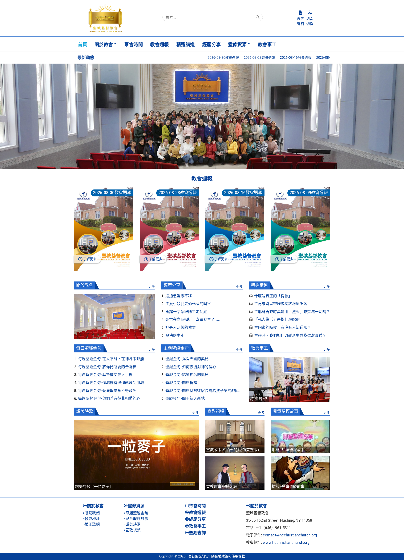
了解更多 (90, 259)
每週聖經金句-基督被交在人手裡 (105, 374)
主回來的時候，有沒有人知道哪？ (282, 327)
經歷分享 (211, 44)
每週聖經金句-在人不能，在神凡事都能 (111, 359)
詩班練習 (259, 399)
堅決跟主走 (174, 335)
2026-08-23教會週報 (225, 58)
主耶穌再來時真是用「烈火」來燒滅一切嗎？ (292, 311)
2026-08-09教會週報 (297, 58)
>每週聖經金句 (136, 513)
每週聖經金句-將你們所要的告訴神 (107, 367)
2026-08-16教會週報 (261, 58)
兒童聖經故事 (285, 411)
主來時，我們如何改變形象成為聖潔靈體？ (290, 335)
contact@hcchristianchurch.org (290, 535)
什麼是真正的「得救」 (273, 296)
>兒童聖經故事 (136, 518)
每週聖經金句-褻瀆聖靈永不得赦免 (107, 390)
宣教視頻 (215, 411)
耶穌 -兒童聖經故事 (288, 450)
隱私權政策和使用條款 (228, 556)
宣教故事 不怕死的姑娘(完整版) (232, 450)
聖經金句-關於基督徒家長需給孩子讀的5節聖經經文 (203, 390)
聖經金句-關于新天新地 (185, 398)
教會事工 (267, 44)
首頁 (82, 44)
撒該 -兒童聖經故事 (288, 486)
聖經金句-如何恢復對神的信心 (190, 367)
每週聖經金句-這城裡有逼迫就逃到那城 (111, 382)
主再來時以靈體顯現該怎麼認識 (280, 303)
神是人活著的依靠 (180, 327)
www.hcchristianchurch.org (286, 542)
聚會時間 (133, 44)
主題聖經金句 (176, 348)
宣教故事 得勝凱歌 (221, 486)
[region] (202, 116)
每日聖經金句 (88, 348)
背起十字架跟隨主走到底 (186, 311)
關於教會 (103, 44)
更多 (151, 287)
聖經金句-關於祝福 (181, 382)
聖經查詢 (197, 532)
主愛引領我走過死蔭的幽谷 (188, 303)
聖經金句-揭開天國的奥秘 (187, 359)
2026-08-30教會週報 (189, 58)
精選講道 (185, 44)
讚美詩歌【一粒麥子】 (94, 486)
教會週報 (159, 44)
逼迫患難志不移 (178, 296)
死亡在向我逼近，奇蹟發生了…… (192, 319)
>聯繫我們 (91, 513)
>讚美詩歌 (132, 524)
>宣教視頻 (132, 530)
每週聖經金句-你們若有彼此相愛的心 (109, 398)
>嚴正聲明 (91, 524)
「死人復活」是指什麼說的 (277, 319)
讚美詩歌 (84, 411)
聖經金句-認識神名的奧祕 (187, 374)
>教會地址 (91, 518)
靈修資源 (237, 44)
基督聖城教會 (198, 556)
